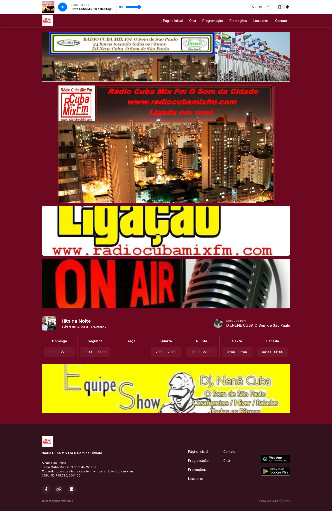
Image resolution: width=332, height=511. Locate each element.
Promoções (238, 21)
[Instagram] (260, 7)
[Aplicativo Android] (287, 7)
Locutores (261, 21)
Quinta (201, 341)
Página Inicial (173, 21)
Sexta (237, 341)
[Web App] (280, 7)
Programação (212, 21)
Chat (192, 21)
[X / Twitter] (253, 7)
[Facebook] (268, 7)
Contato (281, 21)
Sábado (272, 341)
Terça (131, 341)
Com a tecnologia (268, 500)
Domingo (59, 341)
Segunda (95, 341)
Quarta (166, 341)
